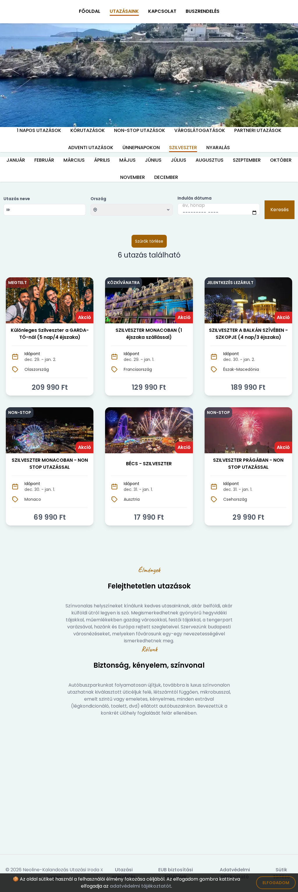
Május (127, 160)
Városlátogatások (199, 130)
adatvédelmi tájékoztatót (140, 886)
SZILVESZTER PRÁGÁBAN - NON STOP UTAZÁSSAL (248, 463)
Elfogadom (275, 883)
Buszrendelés (202, 11)
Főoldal (89, 11)
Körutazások (87, 130)
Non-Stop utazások (139, 130)
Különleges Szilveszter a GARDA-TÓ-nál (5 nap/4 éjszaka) (50, 334)
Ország (98, 199)
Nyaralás (218, 147)
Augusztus (210, 160)
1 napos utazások (39, 130)
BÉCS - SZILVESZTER (149, 463)
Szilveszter (183, 147)
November (132, 177)
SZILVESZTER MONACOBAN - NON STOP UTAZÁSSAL (50, 463)
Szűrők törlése (149, 241)
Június (153, 160)
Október (281, 160)
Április (102, 160)
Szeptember (247, 160)
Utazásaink (124, 11)
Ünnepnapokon (141, 147)
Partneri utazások (257, 130)
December (166, 177)
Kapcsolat (162, 11)
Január (15, 160)
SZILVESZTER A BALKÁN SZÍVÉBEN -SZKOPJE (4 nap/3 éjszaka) (248, 334)
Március (74, 160)
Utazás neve (16, 199)
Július (178, 160)
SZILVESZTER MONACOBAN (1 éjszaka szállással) (149, 334)
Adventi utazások (90, 147)
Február (44, 160)
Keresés (279, 209)
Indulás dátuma (195, 198)
